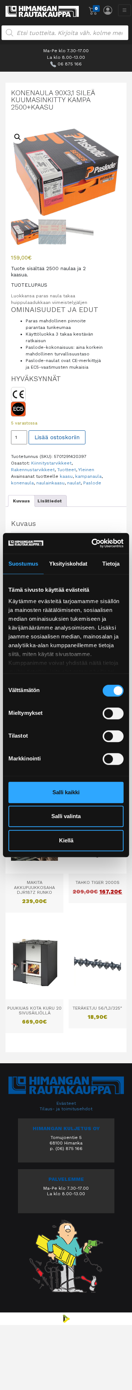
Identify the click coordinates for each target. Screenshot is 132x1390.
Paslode (92, 483)
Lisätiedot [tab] (49, 501)
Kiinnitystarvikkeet (51, 463)
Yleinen (86, 469)
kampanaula (88, 476)
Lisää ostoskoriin (57, 437)
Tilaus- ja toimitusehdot (66, 1108)
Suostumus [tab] (23, 563)
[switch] (113, 713)
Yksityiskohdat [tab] (68, 563)
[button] (17, 137)
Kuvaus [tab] (21, 501)
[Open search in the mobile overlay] (64, 32)
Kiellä (66, 840)
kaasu (66, 476)
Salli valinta (66, 816)
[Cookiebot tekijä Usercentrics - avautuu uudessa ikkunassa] (93, 543)
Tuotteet (66, 469)
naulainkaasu (50, 483)
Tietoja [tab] (111, 563)
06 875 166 (70, 64)
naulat (74, 483)
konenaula (22, 483)
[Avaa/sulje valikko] (124, 10)
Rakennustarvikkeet (33, 469)
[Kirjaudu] (107, 10)
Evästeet (66, 1103)
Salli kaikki (66, 792)
